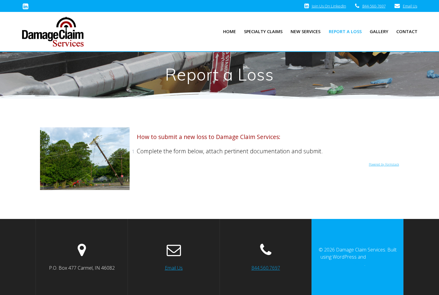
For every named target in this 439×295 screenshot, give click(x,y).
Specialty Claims (263, 31)
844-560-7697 (374, 6)
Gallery (379, 31)
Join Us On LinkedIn (329, 6)
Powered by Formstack (384, 164)
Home (229, 31)
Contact (406, 31)
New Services (305, 31)
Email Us (410, 6)
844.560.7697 (265, 268)
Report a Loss (345, 31)
